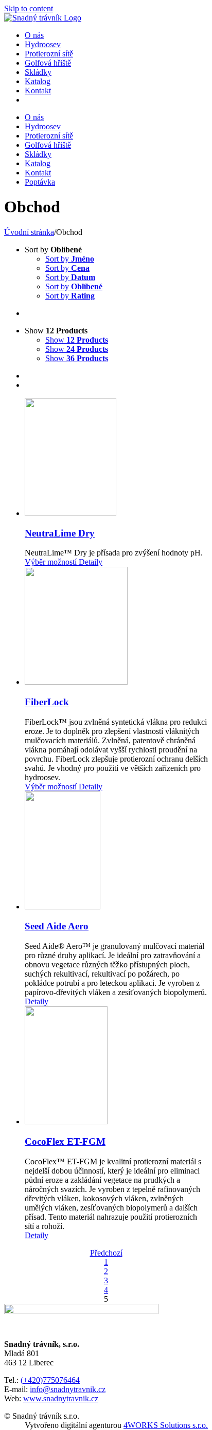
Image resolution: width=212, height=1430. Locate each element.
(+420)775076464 (50, 1380)
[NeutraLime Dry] (116, 458)
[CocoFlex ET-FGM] (116, 1066)
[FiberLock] (116, 627)
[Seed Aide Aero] (116, 851)
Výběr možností (51, 562)
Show (76, 339)
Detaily (89, 562)
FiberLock (47, 702)
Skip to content (28, 8)
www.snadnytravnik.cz (60, 1398)
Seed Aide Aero (57, 926)
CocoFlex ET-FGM (65, 1141)
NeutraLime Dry (60, 533)
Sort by (69, 258)
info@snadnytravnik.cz (67, 1389)
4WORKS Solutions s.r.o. (165, 1425)
